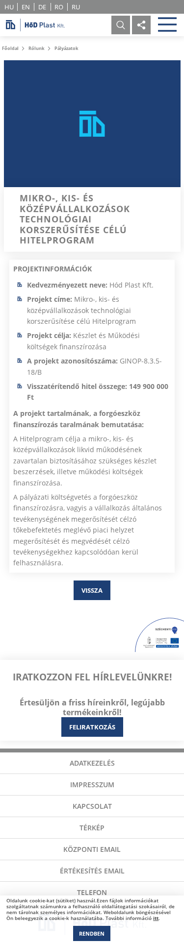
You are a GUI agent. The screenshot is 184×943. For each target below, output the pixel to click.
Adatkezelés (92, 763)
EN (26, 6)
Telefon (92, 892)
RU (76, 6)
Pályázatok (66, 48)
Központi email (92, 849)
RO (58, 6)
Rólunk (36, 48)
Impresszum (92, 784)
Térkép (92, 827)
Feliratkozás (92, 727)
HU (9, 6)
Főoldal (10, 48)
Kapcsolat (92, 806)
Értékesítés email (92, 870)
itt (155, 918)
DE (42, 6)
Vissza (92, 590)
